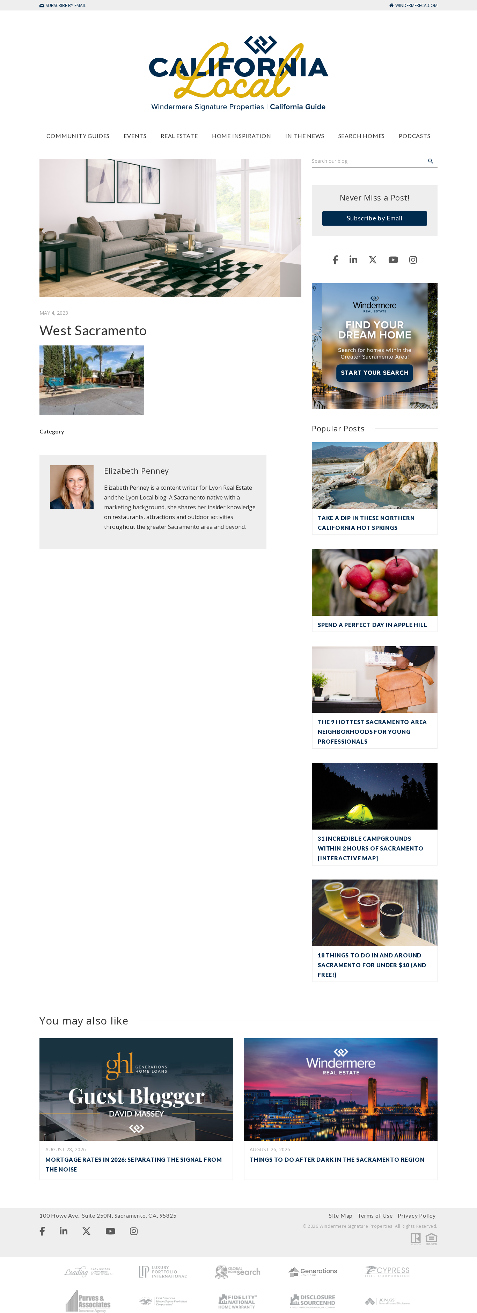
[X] (372, 259)
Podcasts (414, 135)
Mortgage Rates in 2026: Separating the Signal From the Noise (133, 1164)
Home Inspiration (241, 135)
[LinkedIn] (353, 259)
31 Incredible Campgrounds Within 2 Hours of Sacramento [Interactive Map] (370, 848)
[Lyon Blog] (238, 72)
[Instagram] (413, 259)
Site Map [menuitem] (341, 1215)
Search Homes (361, 135)
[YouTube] (393, 259)
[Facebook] (335, 259)
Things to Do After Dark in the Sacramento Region (337, 1159)
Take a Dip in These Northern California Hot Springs (366, 523)
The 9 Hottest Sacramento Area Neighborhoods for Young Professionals (372, 731)
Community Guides (78, 135)
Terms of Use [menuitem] (375, 1215)
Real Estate (179, 135)
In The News (304, 135)
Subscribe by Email (375, 218)
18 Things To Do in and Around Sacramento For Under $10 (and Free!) (372, 965)
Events (135, 135)
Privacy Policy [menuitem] (417, 1215)
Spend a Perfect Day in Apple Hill (372, 624)
